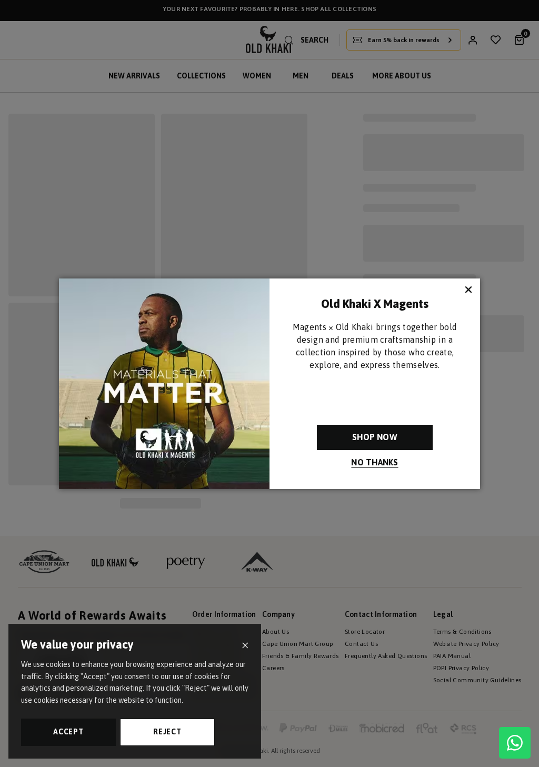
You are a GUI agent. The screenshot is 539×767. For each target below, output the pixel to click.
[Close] (245, 645)
